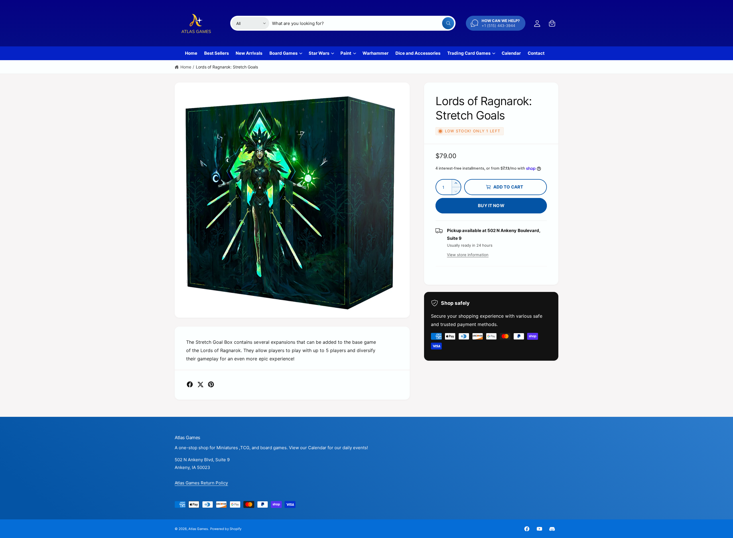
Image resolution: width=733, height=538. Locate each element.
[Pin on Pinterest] (211, 384)
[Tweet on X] (200, 384)
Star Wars (319, 53)
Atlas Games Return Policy (201, 483)
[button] (552, 23)
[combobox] (363, 23)
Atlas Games (198, 529)
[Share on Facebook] (190, 384)
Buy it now (491, 205)
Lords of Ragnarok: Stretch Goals (227, 66)
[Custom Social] (552, 529)
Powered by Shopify (225, 529)
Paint (345, 53)
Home (185, 66)
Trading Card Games (468, 53)
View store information (467, 254)
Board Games (283, 53)
